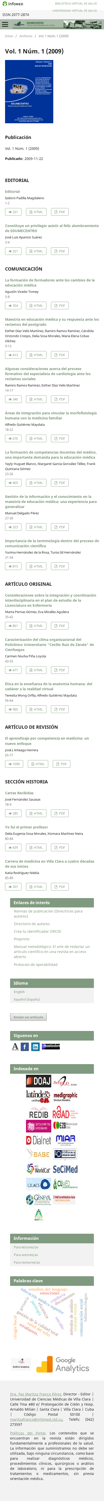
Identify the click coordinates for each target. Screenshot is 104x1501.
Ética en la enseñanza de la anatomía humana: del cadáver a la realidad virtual (48, 686)
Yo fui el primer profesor (26, 827)
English (19, 991)
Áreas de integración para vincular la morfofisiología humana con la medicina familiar (51, 415)
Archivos (25, 36)
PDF (61, 212)
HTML (38, 212)
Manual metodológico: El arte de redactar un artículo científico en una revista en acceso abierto (52, 951)
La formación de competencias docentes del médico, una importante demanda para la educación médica (51, 455)
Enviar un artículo (28, 1017)
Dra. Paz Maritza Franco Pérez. (36, 1394)
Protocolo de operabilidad (36, 964)
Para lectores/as (26, 1247)
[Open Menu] (5, 24)
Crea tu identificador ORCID (37, 931)
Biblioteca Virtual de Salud (76, 3)
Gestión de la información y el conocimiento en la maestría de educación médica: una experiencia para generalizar (51, 501)
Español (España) (27, 999)
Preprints (22, 939)
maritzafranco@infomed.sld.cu (36, 1419)
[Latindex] (38, 1101)
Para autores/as (26, 1254)
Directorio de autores (32, 923)
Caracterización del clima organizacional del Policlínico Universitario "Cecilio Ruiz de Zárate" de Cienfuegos (49, 644)
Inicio (9, 36)
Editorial (12, 191)
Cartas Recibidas (19, 792)
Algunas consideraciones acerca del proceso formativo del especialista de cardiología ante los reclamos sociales (48, 373)
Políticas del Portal (27, 1433)
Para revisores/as (27, 1262)
